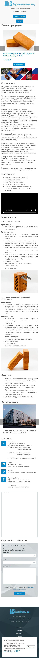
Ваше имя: (7, 553)
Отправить (19, 593)
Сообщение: (7, 566)
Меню (20, 21)
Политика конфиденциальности (19, 621)
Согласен (31, 647)
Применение (19, 633)
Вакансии (19, 636)
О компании (19, 628)
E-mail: (5, 559)
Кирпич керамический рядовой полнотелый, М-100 (18, 54)
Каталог (19, 630)
